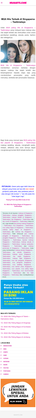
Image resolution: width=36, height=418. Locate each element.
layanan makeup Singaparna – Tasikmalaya (18, 241)
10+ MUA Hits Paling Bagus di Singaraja (15, 322)
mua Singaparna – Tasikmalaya (23, 225)
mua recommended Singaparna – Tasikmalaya (18, 272)
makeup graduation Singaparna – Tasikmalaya (18, 245)
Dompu (5, 352)
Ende (5, 355)
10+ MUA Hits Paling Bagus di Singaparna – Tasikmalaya (18, 205)
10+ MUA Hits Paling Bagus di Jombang (15, 337)
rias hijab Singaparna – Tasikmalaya (18, 274)
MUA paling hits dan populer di (18, 141)
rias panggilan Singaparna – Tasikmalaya (18, 237)
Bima (4, 349)
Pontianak (6, 371)
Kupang (5, 358)
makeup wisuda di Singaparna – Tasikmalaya (18, 243)
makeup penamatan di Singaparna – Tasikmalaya (18, 247)
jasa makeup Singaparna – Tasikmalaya (18, 239)
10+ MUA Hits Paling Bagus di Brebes (15, 333)
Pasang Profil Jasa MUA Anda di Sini (18, 200)
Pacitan (5, 368)
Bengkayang (7, 346)
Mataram (6, 361)
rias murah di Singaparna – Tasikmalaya (15, 221)
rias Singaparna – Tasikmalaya (21, 219)
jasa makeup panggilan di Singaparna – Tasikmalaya (18, 235)
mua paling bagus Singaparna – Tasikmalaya (18, 270)
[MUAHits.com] (18, 2)
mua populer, (16, 269)
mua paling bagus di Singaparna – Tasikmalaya (18, 227)
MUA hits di (18, 65)
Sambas (6, 374)
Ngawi (5, 364)
